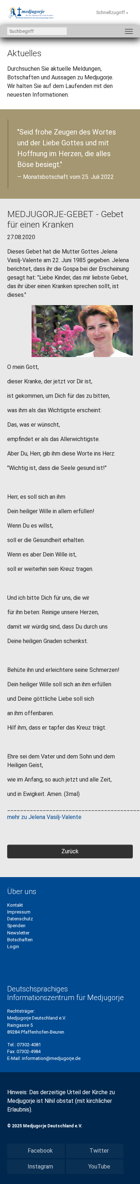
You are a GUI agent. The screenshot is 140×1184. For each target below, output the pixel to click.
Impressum (19, 912)
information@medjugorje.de (51, 1058)
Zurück (70, 851)
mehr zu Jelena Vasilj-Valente (44, 817)
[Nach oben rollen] (124, 1168)
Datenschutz (20, 918)
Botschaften (20, 939)
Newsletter (18, 933)
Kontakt (15, 905)
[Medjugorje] (31, 12)
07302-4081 (29, 1044)
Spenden (16, 925)
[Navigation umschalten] (129, 31)
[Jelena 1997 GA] (82, 330)
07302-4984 (29, 1051)
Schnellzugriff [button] (111, 12)
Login (13, 946)
